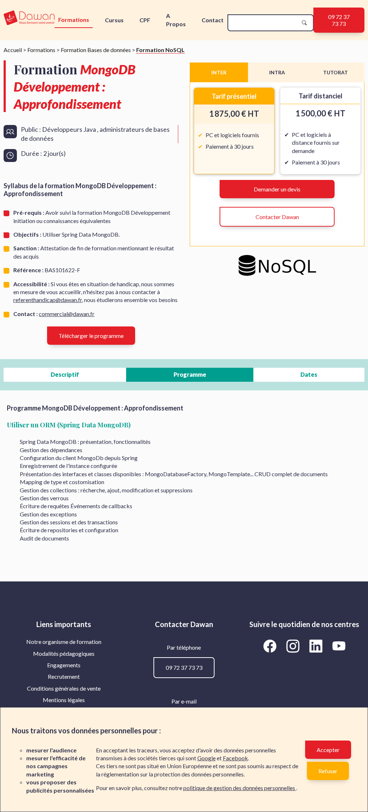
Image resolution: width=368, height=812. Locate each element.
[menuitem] (64, 642)
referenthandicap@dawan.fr (47, 299)
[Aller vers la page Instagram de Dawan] (293, 646)
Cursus (114, 20)
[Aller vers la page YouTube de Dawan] (338, 646)
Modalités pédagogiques (64, 653)
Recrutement (64, 676)
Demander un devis (277, 189)
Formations (73, 19)
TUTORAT (335, 72)
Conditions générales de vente (64, 688)
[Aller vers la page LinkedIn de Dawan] (316, 646)
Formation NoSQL (160, 49)
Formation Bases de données (96, 49)
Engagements (63, 665)
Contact (213, 20)
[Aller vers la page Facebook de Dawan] (270, 646)
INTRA (277, 72)
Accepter (328, 749)
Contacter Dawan (277, 216)
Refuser (327, 770)
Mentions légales (64, 699)
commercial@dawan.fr (67, 313)
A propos (176, 19)
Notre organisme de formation (63, 641)
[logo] (29, 18)
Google (206, 758)
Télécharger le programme (91, 335)
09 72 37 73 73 (339, 20)
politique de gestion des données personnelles (239, 787)
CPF (144, 20)
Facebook (235, 758)
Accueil (13, 49)
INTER (218, 72)
